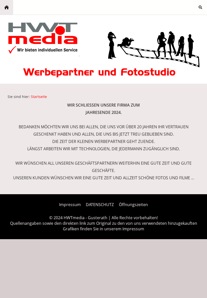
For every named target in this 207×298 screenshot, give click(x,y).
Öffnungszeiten (133, 204)
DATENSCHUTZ (100, 204)
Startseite (39, 96)
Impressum (70, 204)
